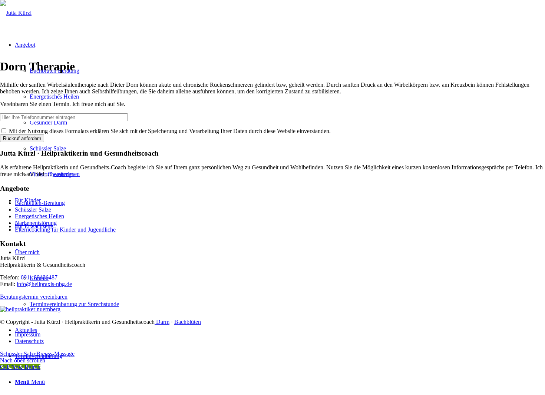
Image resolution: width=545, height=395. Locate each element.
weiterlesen (66, 174)
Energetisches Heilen (39, 216)
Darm (162, 322)
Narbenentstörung (36, 223)
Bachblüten (187, 322)
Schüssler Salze (33, 209)
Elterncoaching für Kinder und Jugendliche (65, 229)
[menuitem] (280, 334)
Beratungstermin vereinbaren (33, 296)
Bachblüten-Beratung (40, 203)
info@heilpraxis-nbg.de (44, 284)
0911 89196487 (39, 277)
